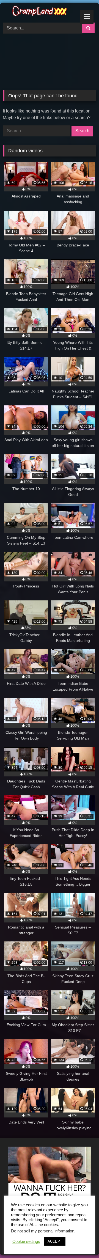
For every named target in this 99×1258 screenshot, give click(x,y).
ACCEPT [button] (55, 1241)
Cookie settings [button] (26, 1241)
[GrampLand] (40, 12)
